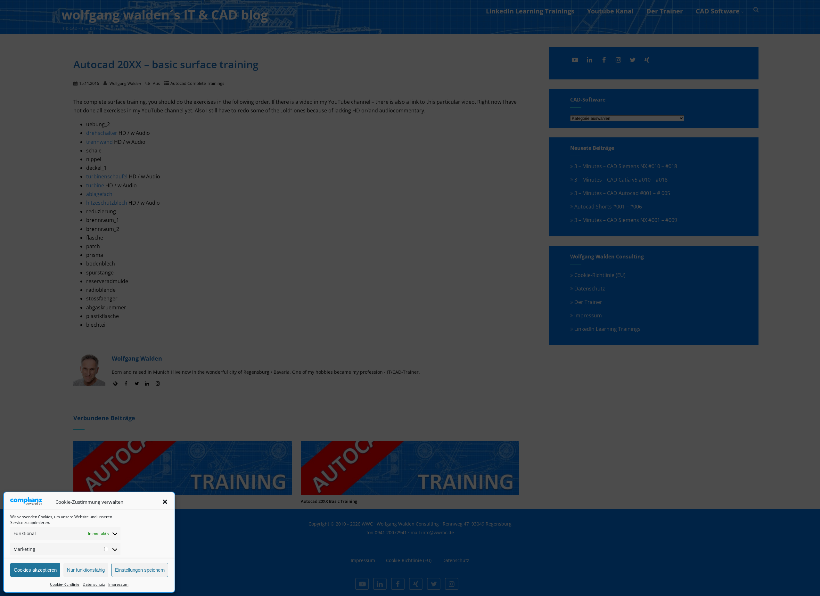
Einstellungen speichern (140, 570)
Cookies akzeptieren (35, 570)
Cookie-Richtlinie (64, 584)
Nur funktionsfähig (86, 570)
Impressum (118, 584)
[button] (165, 502)
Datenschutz (94, 584)
